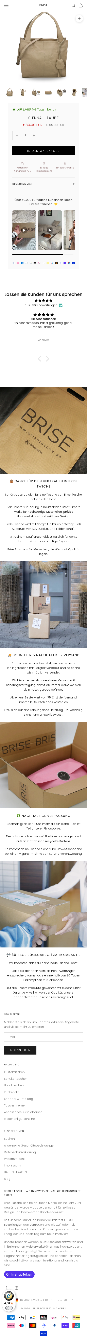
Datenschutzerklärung (20, 1152)
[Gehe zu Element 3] (35, 92)
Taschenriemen (15, 1105)
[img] (43, 300)
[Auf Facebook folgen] (6, 1288)
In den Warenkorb (43, 151)
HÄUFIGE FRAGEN (15, 1172)
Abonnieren (20, 1050)
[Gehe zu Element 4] (48, 92)
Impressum (12, 1165)
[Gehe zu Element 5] (61, 92)
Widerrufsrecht (14, 1159)
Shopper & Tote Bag (18, 1099)
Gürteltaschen (14, 1072)
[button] (40, 359)
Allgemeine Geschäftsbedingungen (29, 1146)
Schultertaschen (16, 1079)
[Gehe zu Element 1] (9, 92)
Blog (7, 1179)
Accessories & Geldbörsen (23, 1112)
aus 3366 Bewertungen (40, 305)
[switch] (9, 1308)
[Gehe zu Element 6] (74, 92)
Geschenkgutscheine (19, 1119)
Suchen (9, 1139)
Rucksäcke (11, 1092)
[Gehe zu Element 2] (22, 92)
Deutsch (63, 1300)
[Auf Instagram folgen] (17, 1288)
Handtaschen (14, 1085)
